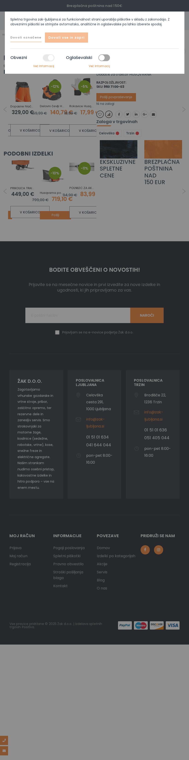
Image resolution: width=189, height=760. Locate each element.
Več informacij (43, 66)
